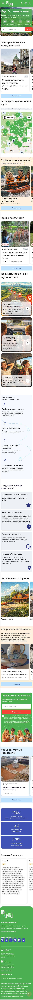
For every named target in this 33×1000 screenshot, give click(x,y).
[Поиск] (21, 3)
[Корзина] (25, 3)
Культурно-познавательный (23, 109)
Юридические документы (8, 931)
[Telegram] (6, 940)
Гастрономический (7, 109)
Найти (29, 29)
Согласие (22, 720)
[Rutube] (15, 940)
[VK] (2, 940)
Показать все (16, 96)
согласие (9, 716)
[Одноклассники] (23, 940)
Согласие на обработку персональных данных (14, 928)
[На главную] (9, 3)
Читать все (16, 684)
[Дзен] (11, 940)
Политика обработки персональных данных (13, 926)
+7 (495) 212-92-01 (6, 971)
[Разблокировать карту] (29, 117)
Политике (13, 724)
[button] (22, 153)
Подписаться (16, 712)
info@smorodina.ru (6, 974)
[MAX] (19, 940)
